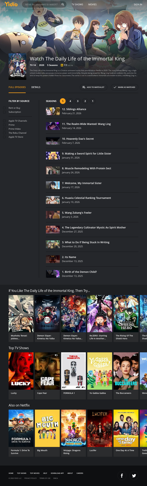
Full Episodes (17, 87)
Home (11, 473)
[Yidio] (11, 4)
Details (35, 87)
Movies (92, 4)
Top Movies (34, 473)
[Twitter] (133, 475)
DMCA (55, 478)
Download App (57, 473)
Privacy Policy (30, 478)
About (70, 473)
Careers (80, 473)
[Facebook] (121, 475)
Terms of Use (44, 478)
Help (45, 473)
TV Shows (77, 4)
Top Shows (21, 473)
